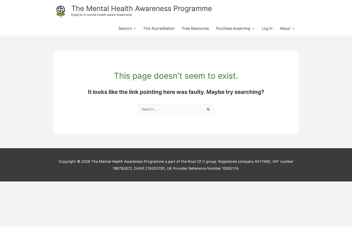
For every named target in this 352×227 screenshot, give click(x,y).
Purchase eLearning (233, 28)
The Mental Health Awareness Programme (141, 8)
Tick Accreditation (159, 28)
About (285, 28)
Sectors (125, 28)
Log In (267, 28)
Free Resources (195, 28)
